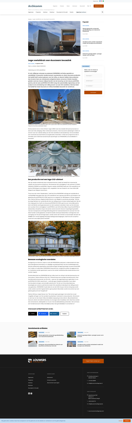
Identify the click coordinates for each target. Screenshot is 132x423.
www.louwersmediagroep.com (96, 411)
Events (71, 12)
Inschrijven (93, 92)
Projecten (38, 12)
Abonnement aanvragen (53, 382)
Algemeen (31, 12)
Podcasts (62, 6)
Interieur (45, 12)
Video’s (68, 6)
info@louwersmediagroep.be (95, 404)
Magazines (55, 6)
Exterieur (52, 12)
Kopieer (64, 313)
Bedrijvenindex (98, 6)
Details (120, 420)
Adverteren (74, 6)
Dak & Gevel (31, 63)
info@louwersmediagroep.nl (95, 383)
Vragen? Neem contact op (92, 361)
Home (29, 19)
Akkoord (127, 420)
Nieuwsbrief (82, 6)
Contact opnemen (51, 380)
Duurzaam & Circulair (62, 12)
